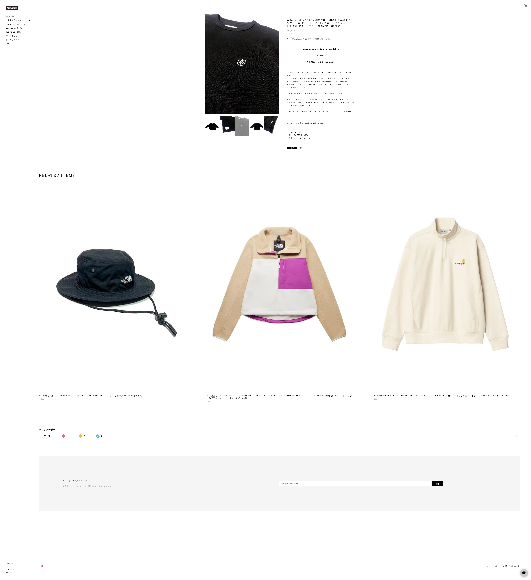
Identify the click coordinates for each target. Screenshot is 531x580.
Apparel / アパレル (15, 28)
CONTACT (10, 570)
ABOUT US (10, 564)
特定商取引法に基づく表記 (510, 566)
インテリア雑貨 (13, 40)
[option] (242, 62)
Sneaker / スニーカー (16, 24)
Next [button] (276, 62)
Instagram (10, 573)
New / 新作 (11, 16)
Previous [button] (207, 62)
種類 (289, 39)
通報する (303, 148)
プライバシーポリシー (494, 566)
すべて (47, 436)
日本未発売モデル (14, 20)
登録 (437, 484)
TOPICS (9, 567)
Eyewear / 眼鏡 (13, 32)
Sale (8, 44)
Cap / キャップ (13, 36)
